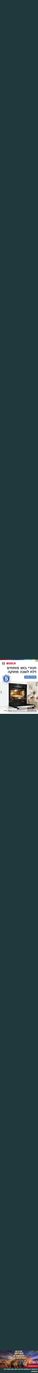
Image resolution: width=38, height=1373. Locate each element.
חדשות (35, 12)
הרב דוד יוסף (23, 302)
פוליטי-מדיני (15, 12)
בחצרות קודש (26, 12)
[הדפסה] (13, 51)
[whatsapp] (19, 51)
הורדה (8, 3)
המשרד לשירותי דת (31, 305)
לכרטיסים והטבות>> (32, 1366)
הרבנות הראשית (13, 302)
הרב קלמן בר (32, 302)
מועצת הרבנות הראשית (17, 305)
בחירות (6, 305)
